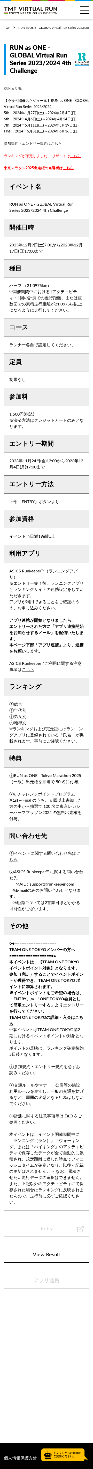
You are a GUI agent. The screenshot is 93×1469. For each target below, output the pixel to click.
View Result (46, 1254)
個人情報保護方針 (20, 1458)
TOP (7, 27)
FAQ (69, 1116)
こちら (56, 144)
